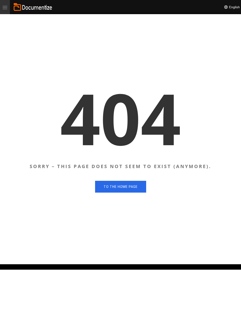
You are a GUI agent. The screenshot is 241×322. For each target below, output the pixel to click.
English (234, 7)
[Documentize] (32, 7)
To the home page (121, 187)
